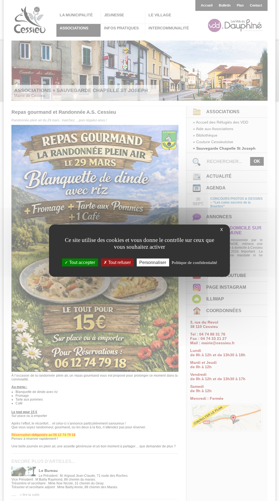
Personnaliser (152, 262)
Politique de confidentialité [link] (194, 262)
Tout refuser (119, 262)
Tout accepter (81, 262)
